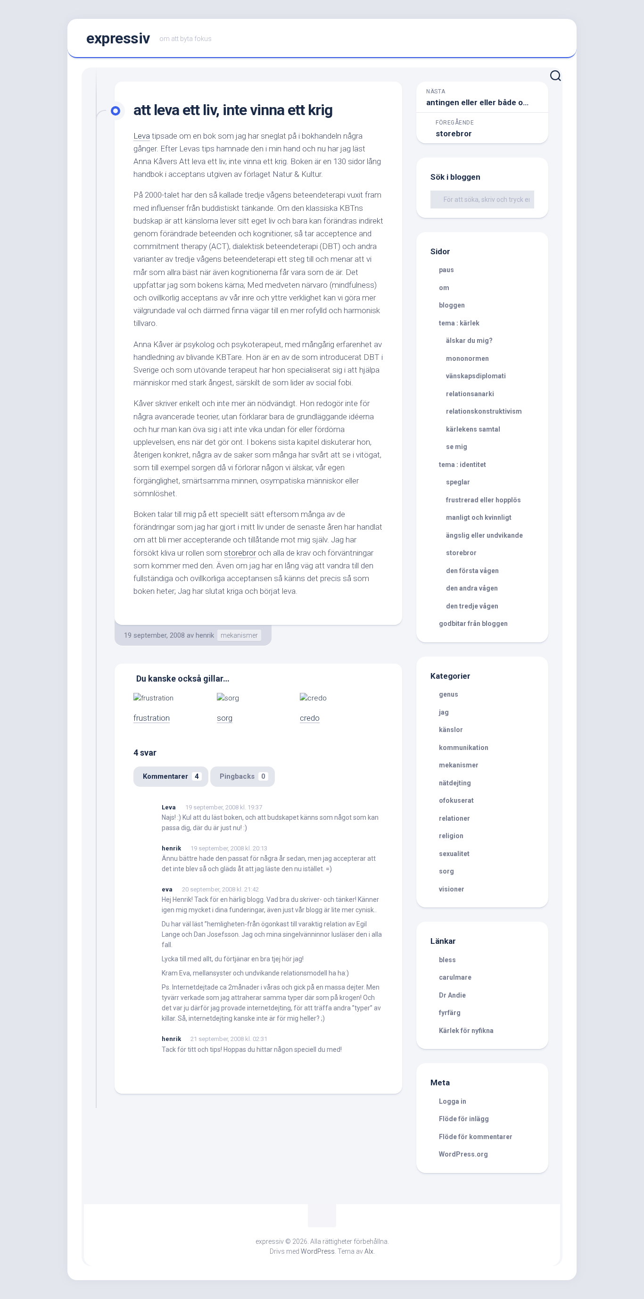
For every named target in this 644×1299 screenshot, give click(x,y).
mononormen (467, 358)
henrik (205, 635)
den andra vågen (472, 588)
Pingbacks (242, 776)
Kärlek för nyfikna (466, 1030)
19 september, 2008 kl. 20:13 (228, 848)
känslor (451, 729)
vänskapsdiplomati (476, 376)
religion (451, 836)
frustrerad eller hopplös (483, 500)
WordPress (318, 1251)
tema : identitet (462, 464)
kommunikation (463, 747)
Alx (368, 1251)
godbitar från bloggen (473, 623)
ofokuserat (456, 800)
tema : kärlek (459, 323)
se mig (456, 446)
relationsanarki (470, 394)
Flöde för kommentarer (475, 1137)
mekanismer (239, 635)
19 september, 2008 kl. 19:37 (223, 807)
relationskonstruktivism (484, 411)
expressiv (118, 38)
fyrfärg (450, 1012)
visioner (451, 889)
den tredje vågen (472, 606)
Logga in (452, 1101)
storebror (240, 553)
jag (444, 712)
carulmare (455, 977)
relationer (454, 818)
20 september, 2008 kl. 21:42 (220, 889)
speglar (458, 482)
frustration (151, 718)
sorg (224, 718)
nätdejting (455, 783)
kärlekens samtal (473, 429)
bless (447, 960)
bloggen (452, 305)
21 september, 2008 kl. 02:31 (228, 1038)
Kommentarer (171, 776)
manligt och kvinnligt (479, 517)
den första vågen (472, 571)
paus (446, 270)
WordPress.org (463, 1154)
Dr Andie (452, 995)
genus (448, 694)
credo (310, 718)
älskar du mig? (469, 340)
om (444, 287)
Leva (141, 136)
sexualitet (454, 854)
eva (167, 889)
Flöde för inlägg (464, 1119)
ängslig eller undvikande (484, 535)
